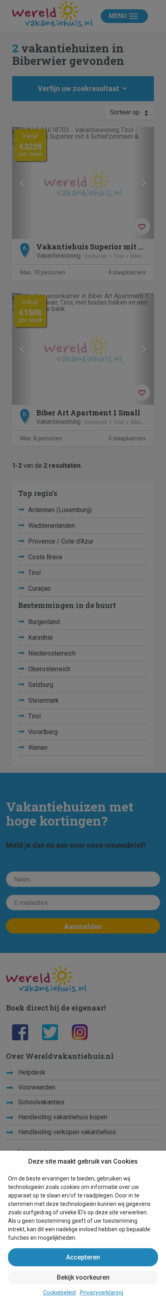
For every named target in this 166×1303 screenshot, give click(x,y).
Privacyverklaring (101, 1292)
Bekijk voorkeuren (83, 1277)
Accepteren (83, 1257)
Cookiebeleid (59, 1292)
